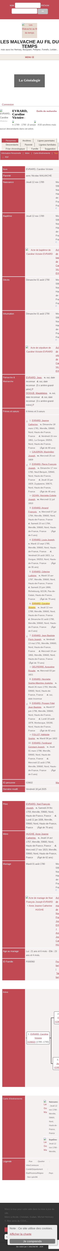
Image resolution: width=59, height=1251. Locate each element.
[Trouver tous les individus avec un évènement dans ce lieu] (56, 209)
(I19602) (31, 1042)
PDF (7, 157)
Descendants (12, 144)
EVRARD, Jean (34, 377)
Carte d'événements (42, 153)
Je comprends (32, 1241)
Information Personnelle (11, 153)
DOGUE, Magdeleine (36, 393)
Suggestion (50, 149)
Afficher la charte (20, 1234)
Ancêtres (27, 140)
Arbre (27, 153)
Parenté (28, 144)
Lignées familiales (47, 144)
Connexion (8, 104)
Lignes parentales (46, 140)
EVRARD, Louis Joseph (43, 539)
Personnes (11, 140)
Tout (56, 153)
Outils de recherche (46, 111)
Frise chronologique (15, 149)
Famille (34, 149)
